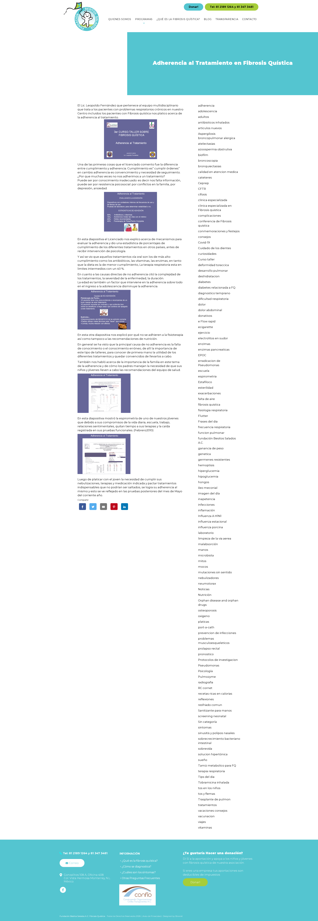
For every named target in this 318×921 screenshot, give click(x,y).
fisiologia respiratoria (213, 410)
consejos (204, 236)
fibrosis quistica (209, 404)
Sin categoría (207, 721)
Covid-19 (204, 242)
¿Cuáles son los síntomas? (139, 872)
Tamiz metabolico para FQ (217, 765)
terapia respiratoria (211, 771)
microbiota (206, 555)
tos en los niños (209, 788)
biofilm (203, 155)
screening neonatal (212, 716)
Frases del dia (208, 421)
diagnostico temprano (214, 293)
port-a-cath (206, 627)
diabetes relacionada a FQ (216, 287)
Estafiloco (205, 382)
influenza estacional (212, 521)
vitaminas (205, 827)
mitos (202, 561)
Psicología (205, 671)
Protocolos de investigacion (218, 659)
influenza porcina (210, 527)
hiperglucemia (208, 471)
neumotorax (207, 583)
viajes (202, 822)
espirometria (207, 376)
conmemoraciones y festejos (219, 231)
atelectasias (206, 143)
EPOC (202, 355)
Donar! (193, 6)
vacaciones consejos (212, 810)
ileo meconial (207, 487)
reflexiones (206, 699)
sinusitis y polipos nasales (216, 733)
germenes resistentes (214, 459)
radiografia (205, 682)
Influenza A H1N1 (209, 516)
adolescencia (207, 111)
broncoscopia (208, 160)
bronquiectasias (209, 166)
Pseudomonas (208, 665)
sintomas (205, 727)
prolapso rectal (209, 648)
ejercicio (204, 332)
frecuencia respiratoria (214, 427)
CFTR (202, 188)
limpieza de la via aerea (214, 538)
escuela (203, 370)
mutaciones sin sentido (215, 572)
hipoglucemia (208, 476)
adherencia (206, 105)
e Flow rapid (206, 321)
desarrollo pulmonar (213, 270)
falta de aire (206, 399)
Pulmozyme (207, 676)
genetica (204, 454)
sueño (202, 760)
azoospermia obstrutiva (215, 149)
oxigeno (204, 616)
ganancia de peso (211, 448)
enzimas (204, 344)
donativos (205, 315)
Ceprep (203, 183)
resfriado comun (210, 705)
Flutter (203, 415)
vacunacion (206, 816)
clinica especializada (212, 200)
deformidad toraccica (213, 265)
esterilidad (205, 387)
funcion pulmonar (211, 432)
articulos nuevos (210, 128)
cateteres (205, 177)
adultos (203, 117)
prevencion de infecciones (217, 633)
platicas (203, 621)
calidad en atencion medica (218, 172)
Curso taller (206, 259)
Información (130, 853)
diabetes (204, 282)
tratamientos (207, 805)
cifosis (202, 194)
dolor (202, 304)
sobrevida (205, 748)
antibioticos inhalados (214, 122)
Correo (74, 863)
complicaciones (209, 215)
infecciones (206, 504)
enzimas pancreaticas (214, 349)
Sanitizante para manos (215, 710)
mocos (203, 566)
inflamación (206, 510)
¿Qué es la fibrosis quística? (140, 860)
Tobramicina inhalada (213, 782)
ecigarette (205, 327)
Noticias (204, 589)
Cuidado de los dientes (214, 248)
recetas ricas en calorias (215, 693)
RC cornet (205, 688)
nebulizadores (208, 578)
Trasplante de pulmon (214, 799)
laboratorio (206, 533)
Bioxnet (179, 916)
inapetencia (206, 499)
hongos (203, 482)
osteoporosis (207, 610)
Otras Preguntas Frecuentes (141, 878)
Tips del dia (206, 776)
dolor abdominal (210, 310)
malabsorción (208, 544)
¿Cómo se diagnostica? (136, 866)
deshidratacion (209, 276)
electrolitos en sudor (213, 338)
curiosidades (207, 253)
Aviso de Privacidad (152, 916)
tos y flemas (206, 793)
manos (203, 549)
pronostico (206, 654)
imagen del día (209, 493)
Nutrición (205, 594)
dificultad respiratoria (213, 298)
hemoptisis (206, 465)
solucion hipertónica (213, 754)
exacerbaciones (209, 393)
